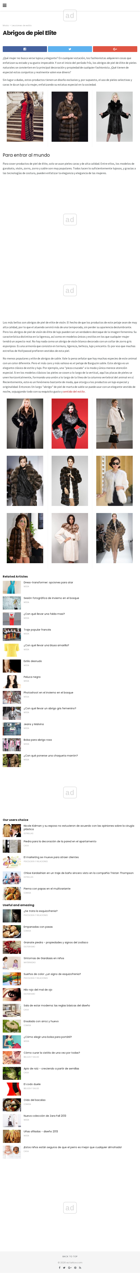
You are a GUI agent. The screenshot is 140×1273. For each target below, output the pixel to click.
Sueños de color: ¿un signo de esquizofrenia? (52, 974)
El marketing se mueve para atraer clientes (51, 857)
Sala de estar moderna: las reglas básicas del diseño (57, 1005)
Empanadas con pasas (38, 927)
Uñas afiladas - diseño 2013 (41, 1131)
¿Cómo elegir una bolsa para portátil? (48, 1037)
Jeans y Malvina (34, 724)
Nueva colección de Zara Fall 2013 (45, 1116)
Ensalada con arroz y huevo (41, 1021)
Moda (6, 25)
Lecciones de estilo (22, 25)
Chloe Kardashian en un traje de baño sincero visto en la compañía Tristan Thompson (79, 873)
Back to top (70, 1256)
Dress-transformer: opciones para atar (48, 582)
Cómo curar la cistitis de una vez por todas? (52, 1053)
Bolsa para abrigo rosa (38, 740)
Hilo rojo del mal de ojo (38, 990)
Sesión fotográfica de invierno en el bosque (51, 598)
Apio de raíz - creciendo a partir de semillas (51, 1068)
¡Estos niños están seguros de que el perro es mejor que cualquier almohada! (73, 1147)
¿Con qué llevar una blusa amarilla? (46, 645)
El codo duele (32, 1084)
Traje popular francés (37, 630)
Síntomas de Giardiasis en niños (44, 958)
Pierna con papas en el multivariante (47, 888)
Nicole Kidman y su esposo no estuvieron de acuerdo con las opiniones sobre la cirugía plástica (79, 827)
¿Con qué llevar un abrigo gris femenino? (50, 708)
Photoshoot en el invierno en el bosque (48, 692)
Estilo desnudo (33, 661)
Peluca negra (32, 677)
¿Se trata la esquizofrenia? (41, 911)
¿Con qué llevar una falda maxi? (44, 614)
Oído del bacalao (35, 1100)
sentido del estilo (74, 391)
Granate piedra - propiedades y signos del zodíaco (56, 942)
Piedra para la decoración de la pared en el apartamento (60, 841)
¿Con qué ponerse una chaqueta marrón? (51, 755)
